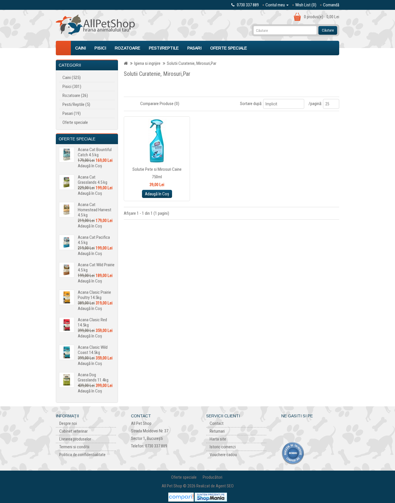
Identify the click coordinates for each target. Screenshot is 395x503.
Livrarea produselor (75, 439)
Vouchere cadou (223, 454)
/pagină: (315, 103)
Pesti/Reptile (164, 48)
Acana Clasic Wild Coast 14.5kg (93, 350)
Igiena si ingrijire (147, 63)
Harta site (218, 439)
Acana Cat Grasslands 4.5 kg (92, 180)
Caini (80, 48)
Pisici (100, 48)
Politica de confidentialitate (82, 454)
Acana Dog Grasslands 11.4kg (93, 377)
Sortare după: (251, 103)
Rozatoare (127, 48)
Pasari (194, 48)
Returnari (217, 431)
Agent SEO (225, 486)
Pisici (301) (71, 86)
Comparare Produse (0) (159, 103)
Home (63, 48)
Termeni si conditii (74, 446)
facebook (285, 425)
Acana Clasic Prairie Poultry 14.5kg (94, 295)
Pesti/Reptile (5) (76, 104)
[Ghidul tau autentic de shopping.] (181, 497)
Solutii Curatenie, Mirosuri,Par (191, 63)
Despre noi (68, 423)
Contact (217, 423)
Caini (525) (71, 77)
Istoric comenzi (223, 446)
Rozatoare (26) (75, 95)
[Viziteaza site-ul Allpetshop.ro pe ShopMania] (211, 497)
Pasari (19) (71, 113)
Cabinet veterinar (73, 431)
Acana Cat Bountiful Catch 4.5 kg (95, 152)
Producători (212, 477)
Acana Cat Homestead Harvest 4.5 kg (94, 210)
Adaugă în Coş (90, 165)
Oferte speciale (228, 48)
